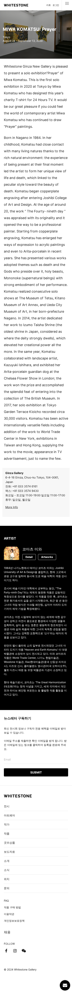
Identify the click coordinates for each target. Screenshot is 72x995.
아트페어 (9, 815)
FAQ (6, 900)
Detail (29, 556)
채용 (7, 932)
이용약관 (9, 914)
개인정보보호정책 (14, 920)
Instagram (15, 951)
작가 (6, 824)
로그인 (56, 5)
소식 (6, 870)
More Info (11, 507)
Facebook (6, 951)
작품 (6, 833)
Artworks (47, 556)
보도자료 (9, 852)
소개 (6, 861)
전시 (6, 806)
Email (7, 759)
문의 (6, 888)
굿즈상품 (9, 842)
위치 (6, 879)
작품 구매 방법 (12, 907)
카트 (48, 5)
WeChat (24, 951)
